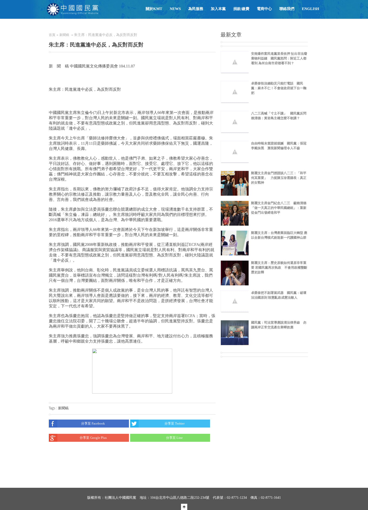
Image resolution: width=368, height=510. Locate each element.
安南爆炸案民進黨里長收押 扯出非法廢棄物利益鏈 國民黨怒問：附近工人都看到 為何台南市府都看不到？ (279, 58)
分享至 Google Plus (93, 438)
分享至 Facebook (93, 423)
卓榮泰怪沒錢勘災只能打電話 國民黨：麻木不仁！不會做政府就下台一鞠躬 (278, 88)
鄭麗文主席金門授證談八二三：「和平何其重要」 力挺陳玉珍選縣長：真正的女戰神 (278, 177)
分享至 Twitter (174, 423)
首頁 (52, 35)
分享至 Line (174, 438)
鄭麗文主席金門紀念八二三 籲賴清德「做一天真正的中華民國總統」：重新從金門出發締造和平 (278, 207)
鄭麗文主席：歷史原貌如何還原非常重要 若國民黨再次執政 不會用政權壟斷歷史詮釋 (279, 267)
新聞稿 (64, 35)
